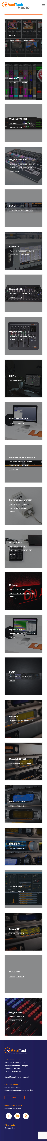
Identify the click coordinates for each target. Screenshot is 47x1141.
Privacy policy (10, 1125)
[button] (9, 1116)
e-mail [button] (15, 1097)
